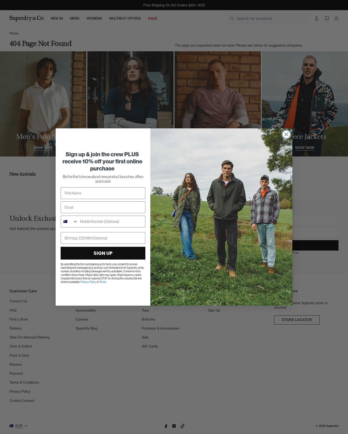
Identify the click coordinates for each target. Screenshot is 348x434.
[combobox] (69, 221)
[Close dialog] (286, 134)
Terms (102, 282)
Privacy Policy (88, 282)
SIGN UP (103, 253)
